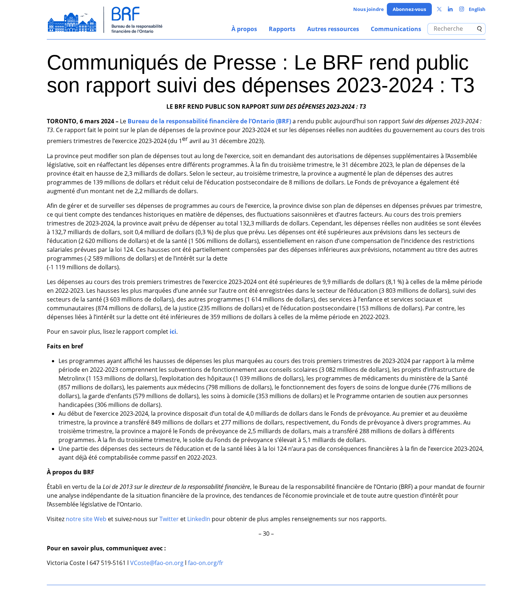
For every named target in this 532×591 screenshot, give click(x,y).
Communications (396, 29)
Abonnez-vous (409, 9)
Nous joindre (368, 9)
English (477, 9)
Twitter (169, 519)
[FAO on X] (439, 9)
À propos (244, 29)
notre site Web (86, 519)
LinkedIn (198, 519)
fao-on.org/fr (205, 563)
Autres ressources (333, 29)
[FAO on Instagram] (461, 9)
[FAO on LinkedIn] (450, 9)
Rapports (282, 29)
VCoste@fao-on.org (157, 563)
